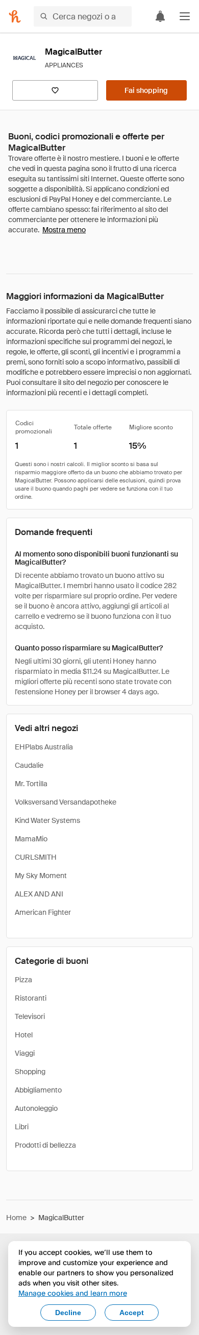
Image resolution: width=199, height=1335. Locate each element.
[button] (185, 16)
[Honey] (14, 16)
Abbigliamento (38, 1090)
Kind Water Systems (47, 820)
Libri (22, 1126)
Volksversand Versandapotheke (65, 802)
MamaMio (31, 838)
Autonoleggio (36, 1108)
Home (16, 1217)
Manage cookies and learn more (72, 1293)
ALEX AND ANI (39, 894)
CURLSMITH (36, 857)
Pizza (23, 979)
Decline (68, 1312)
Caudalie (29, 765)
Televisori (30, 1016)
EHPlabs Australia (44, 746)
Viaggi (25, 1053)
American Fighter (43, 912)
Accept (131, 1312)
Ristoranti (30, 998)
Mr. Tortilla (31, 783)
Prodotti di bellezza (45, 1145)
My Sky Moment (41, 875)
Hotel (24, 1034)
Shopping (30, 1071)
